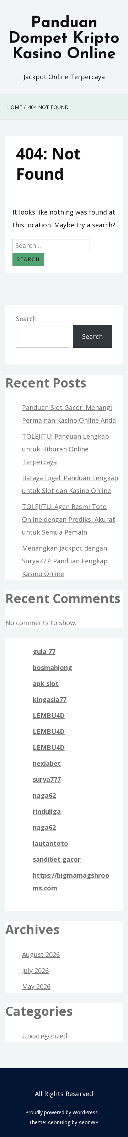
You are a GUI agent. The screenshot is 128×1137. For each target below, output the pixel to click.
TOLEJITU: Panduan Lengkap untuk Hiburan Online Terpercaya (65, 449)
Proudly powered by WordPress (61, 1112)
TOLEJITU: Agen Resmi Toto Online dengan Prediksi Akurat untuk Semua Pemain (68, 519)
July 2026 (35, 970)
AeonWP (88, 1122)
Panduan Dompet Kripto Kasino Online (64, 38)
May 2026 (36, 986)
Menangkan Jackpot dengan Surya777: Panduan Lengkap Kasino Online (65, 561)
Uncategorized (44, 1036)
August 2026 (41, 954)
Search (26, 318)
